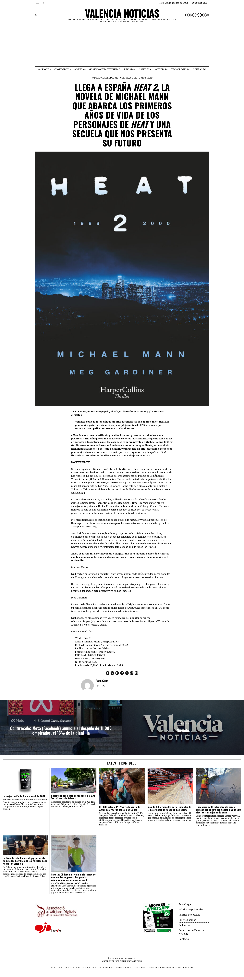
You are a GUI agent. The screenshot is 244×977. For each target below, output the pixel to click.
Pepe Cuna (102, 680)
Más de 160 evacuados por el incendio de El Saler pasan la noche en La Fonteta (169, 808)
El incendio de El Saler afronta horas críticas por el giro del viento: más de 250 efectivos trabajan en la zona (218, 810)
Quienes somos (187, 919)
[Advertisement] (122, 45)
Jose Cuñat (120, 961)
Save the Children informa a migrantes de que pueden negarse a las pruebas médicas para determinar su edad (73, 877)
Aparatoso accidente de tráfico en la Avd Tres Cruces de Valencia (73, 797)
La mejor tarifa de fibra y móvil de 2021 (24, 796)
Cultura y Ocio (128, 78)
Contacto (184, 939)
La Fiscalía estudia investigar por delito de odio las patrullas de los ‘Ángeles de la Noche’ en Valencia (25, 861)
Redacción (184, 925)
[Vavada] (183, 727)
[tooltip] (187, 15)
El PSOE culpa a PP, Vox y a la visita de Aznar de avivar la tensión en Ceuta (119, 808)
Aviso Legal (185, 904)
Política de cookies (189, 914)
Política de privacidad (191, 909)
